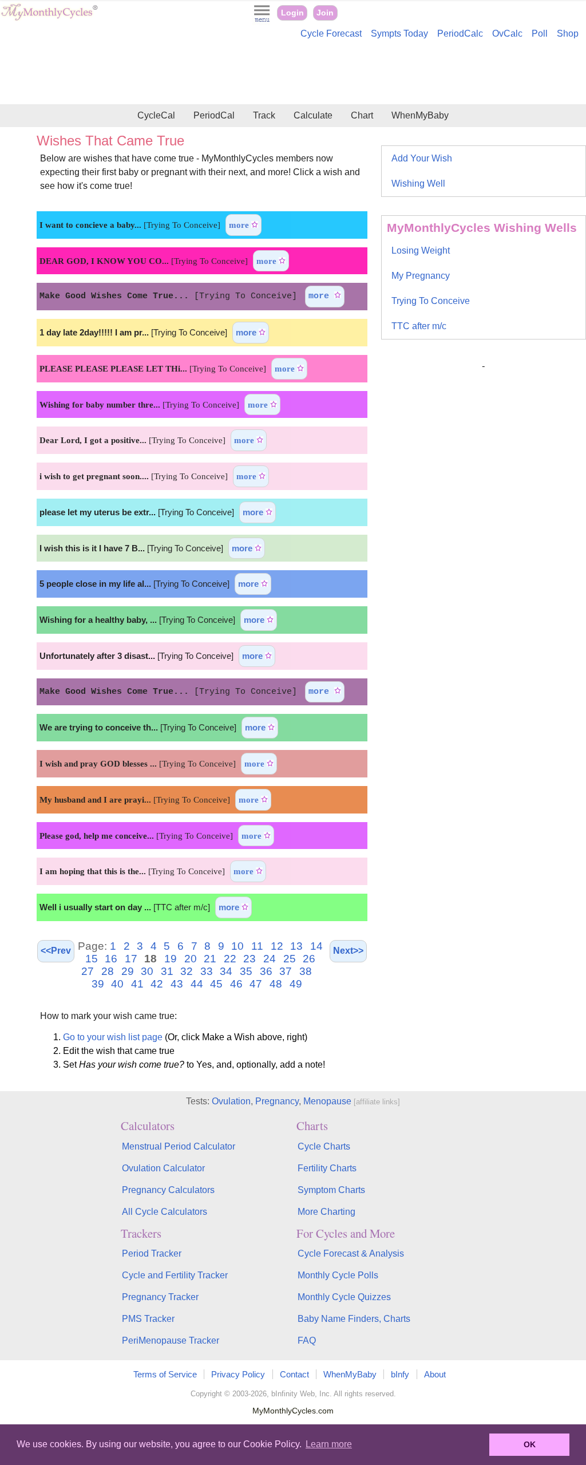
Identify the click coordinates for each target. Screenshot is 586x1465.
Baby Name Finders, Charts (354, 1319)
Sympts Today (399, 33)
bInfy (400, 1374)
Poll (540, 33)
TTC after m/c (418, 326)
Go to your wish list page (113, 1037)
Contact (294, 1374)
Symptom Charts (331, 1190)
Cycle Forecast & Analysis (351, 1253)
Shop (568, 33)
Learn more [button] (329, 1444)
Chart (362, 115)
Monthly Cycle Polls (338, 1275)
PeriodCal (214, 115)
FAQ (307, 1340)
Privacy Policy (238, 1374)
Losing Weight (420, 250)
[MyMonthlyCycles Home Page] (49, 18)
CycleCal (156, 115)
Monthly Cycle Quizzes (344, 1297)
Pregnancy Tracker (160, 1297)
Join (325, 13)
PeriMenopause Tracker (170, 1340)
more (240, 225)
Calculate (313, 115)
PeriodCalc (460, 33)
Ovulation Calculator (163, 1168)
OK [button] (530, 1444)
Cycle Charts (324, 1146)
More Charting (326, 1212)
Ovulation (231, 1101)
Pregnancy (277, 1101)
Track (264, 115)
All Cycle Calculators (164, 1212)
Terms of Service (165, 1374)
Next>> (348, 950)
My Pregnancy (420, 276)
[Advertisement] (293, 73)
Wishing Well (418, 183)
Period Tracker (151, 1253)
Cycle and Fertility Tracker (175, 1275)
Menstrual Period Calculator (178, 1146)
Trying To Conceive (430, 301)
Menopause (327, 1101)
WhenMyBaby (420, 115)
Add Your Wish (421, 158)
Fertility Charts (327, 1168)
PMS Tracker (148, 1319)
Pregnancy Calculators (168, 1190)
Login (292, 13)
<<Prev (56, 950)
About (435, 1374)
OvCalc (507, 33)
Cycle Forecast (331, 33)
